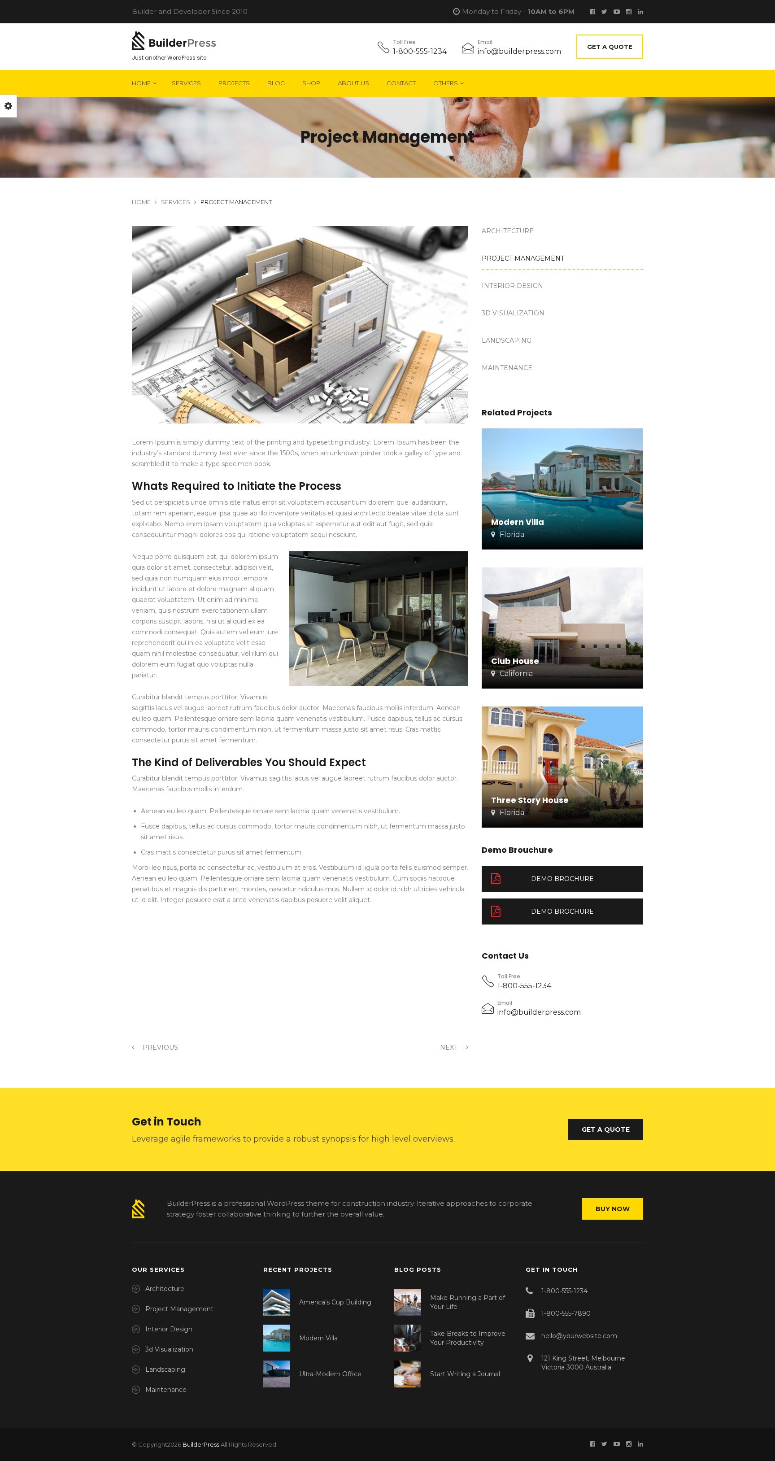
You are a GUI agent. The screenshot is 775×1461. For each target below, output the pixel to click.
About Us (353, 83)
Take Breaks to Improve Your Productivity (467, 1338)
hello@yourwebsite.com (579, 1336)
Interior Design (512, 286)
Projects (234, 83)
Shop (311, 83)
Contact (401, 83)
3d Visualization (513, 313)
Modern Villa (318, 1338)
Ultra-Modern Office (330, 1374)
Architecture (508, 231)
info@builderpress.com (519, 51)
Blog (276, 83)
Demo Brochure (562, 879)
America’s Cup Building (335, 1302)
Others (445, 83)
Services (186, 83)
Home (141, 83)
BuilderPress (201, 1444)
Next (449, 1047)
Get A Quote (609, 46)
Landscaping (506, 340)
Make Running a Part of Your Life (467, 1302)
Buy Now (613, 1209)
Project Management (523, 258)
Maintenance (507, 368)
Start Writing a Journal (465, 1374)
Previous (159, 1047)
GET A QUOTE (606, 1129)
